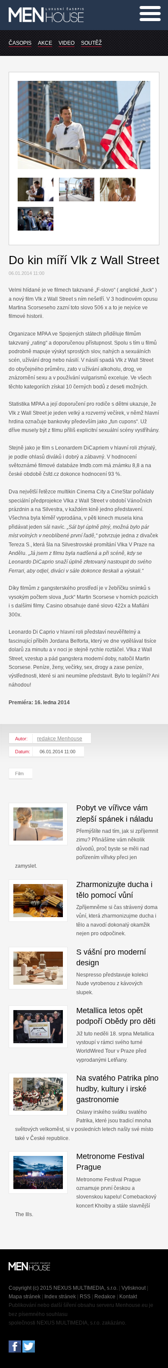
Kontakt (128, 1297)
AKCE (45, 43)
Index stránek (60, 1297)
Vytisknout (133, 1288)
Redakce (104, 1297)
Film (19, 773)
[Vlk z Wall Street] (84, 167)
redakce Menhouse (59, 739)
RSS (85, 1297)
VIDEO (67, 43)
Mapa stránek (24, 1297)
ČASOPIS (20, 43)
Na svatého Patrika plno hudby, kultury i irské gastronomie (117, 1089)
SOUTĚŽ (91, 43)
